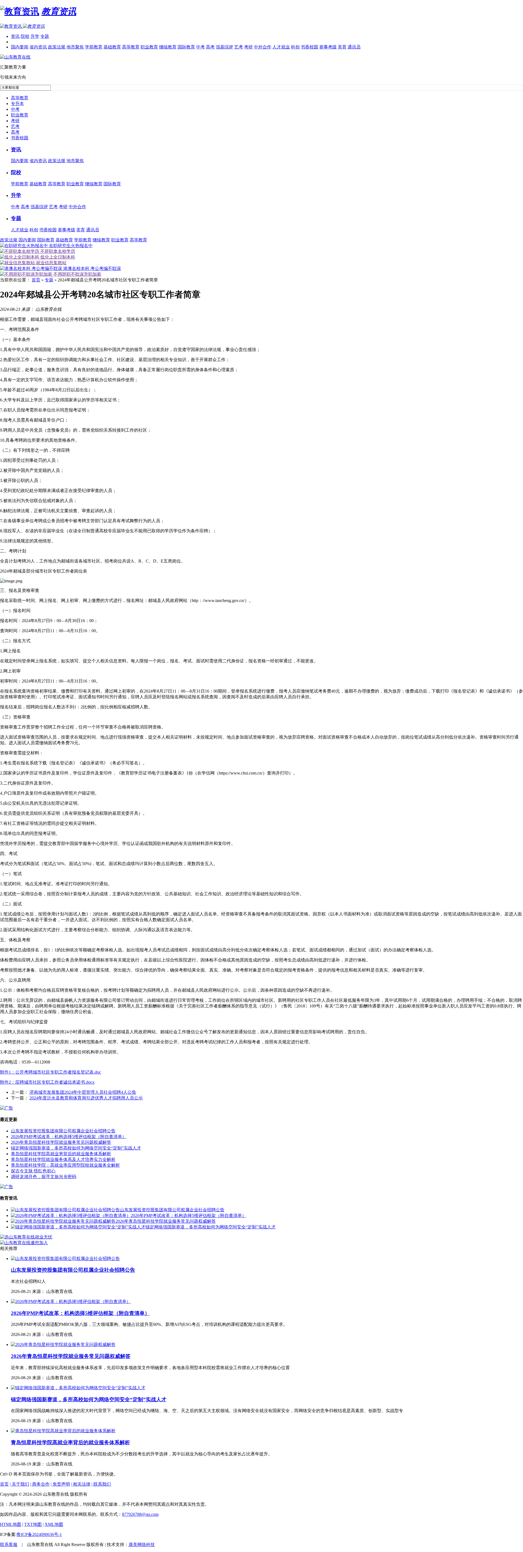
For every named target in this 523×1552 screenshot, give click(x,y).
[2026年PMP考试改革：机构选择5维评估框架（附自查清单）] (71, 1215)
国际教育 (186, 47)
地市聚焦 (75, 47)
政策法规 (56, 47)
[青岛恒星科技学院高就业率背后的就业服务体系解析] (63, 1430)
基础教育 (112, 47)
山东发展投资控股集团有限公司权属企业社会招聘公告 (63, 1131)
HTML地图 (10, 1524)
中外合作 (262, 47)
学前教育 (93, 47)
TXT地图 (33, 1524)
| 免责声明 (60, 1484)
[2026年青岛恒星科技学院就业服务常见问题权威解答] (63, 1221)
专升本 (17, 103)
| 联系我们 (101, 1484)
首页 (36, 280)
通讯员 (354, 47)
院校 (25, 36)
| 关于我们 (19, 1484)
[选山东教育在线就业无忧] (26, 1237)
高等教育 (130, 47)
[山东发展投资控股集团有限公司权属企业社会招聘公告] (65, 1209)
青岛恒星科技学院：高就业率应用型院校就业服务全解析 (65, 1165)
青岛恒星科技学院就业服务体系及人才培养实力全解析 (63, 1159)
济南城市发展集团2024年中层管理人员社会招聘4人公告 (82, 1092)
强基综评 (224, 47)
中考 (200, 47)
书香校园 (309, 47)
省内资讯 (38, 47)
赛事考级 (328, 47)
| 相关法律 (80, 1484)
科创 (295, 47)
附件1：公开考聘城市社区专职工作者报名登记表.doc (50, 1072)
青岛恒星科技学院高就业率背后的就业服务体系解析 (61, 1153)
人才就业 (281, 47)
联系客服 (8, 1544)
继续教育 (168, 47)
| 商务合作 (40, 1484)
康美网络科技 (142, 1544)
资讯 (15, 36)
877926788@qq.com (140, 1514)
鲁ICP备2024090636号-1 (39, 1534)
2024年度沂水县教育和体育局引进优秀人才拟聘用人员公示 (86, 1098)
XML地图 (54, 1524)
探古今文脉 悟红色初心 (33, 1171)
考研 (248, 47)
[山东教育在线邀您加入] (24, 1242)
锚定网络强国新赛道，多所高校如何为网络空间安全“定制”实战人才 (76, 1148)
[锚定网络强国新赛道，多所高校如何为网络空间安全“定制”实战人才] (78, 1227)
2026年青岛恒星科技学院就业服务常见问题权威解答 (61, 1142)
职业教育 (149, 47)
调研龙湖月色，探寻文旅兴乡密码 (43, 1176)
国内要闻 (19, 47)
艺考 (238, 47)
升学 (35, 36)
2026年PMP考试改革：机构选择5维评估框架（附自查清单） (68, 1136)
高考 (210, 47)
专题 (44, 36)
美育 (342, 47)
